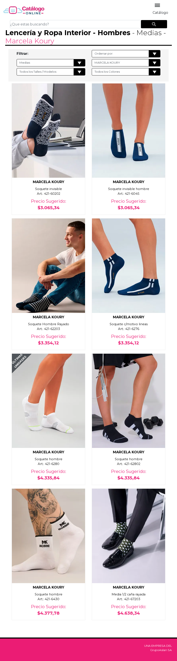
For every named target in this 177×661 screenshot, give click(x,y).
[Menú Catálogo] (157, 5)
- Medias (146, 32)
